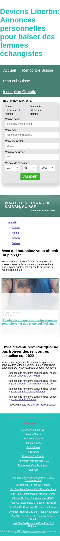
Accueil (9, 70)
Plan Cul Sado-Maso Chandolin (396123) (33, 502)
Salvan (16, 238)
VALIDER (30, 177)
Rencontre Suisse (37, 70)
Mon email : (11, 130)
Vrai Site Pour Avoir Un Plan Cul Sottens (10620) (33, 517)
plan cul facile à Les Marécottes (28, 391)
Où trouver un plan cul (33, 429)
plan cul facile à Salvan (23, 399)
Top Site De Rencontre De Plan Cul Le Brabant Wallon (33, 479)
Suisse (16, 227)
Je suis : (9, 106)
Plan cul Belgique (33, 438)
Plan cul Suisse (16, 81)
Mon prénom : (12, 119)
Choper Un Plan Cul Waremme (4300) (33, 498)
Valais (15, 233)
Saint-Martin (33, 447)
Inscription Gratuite (19, 92)
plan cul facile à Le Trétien (25, 375)
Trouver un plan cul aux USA (33, 461)
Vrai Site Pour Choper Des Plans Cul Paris (33, 489)
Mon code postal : (14, 141)
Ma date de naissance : (17, 163)
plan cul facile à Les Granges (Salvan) (32, 383)
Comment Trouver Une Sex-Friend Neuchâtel (33, 511)
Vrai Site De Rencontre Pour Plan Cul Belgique (33, 524)
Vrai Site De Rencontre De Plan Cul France (33, 507)
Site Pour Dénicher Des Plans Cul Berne (33, 494)
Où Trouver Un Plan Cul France (33, 485)
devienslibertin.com (9, 531)
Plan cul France (33, 443)
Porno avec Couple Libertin (33, 465)
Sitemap (33, 469)
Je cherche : (36, 106)
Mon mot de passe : (15, 152)
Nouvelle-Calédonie (33, 456)
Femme (13, 110)
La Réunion (33, 452)
